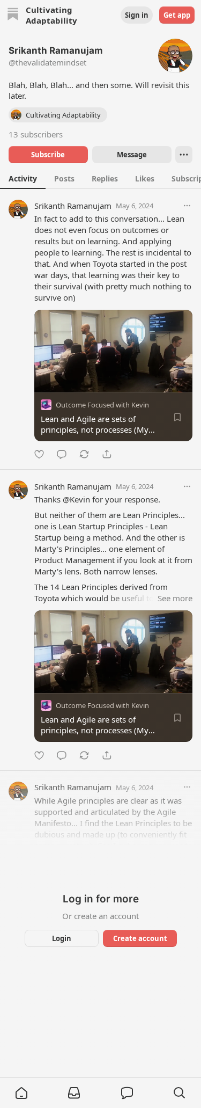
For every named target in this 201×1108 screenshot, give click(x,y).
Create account (140, 938)
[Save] (177, 417)
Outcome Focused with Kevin (102, 405)
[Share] (107, 454)
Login (61, 938)
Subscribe (48, 154)
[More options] (187, 205)
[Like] (39, 454)
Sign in (136, 15)
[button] (21, 1093)
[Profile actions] (183, 154)
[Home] (12, 15)
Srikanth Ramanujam (72, 205)
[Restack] (84, 454)
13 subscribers (36, 134)
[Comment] (62, 454)
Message (131, 154)
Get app (176, 15)
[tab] (23, 178)
